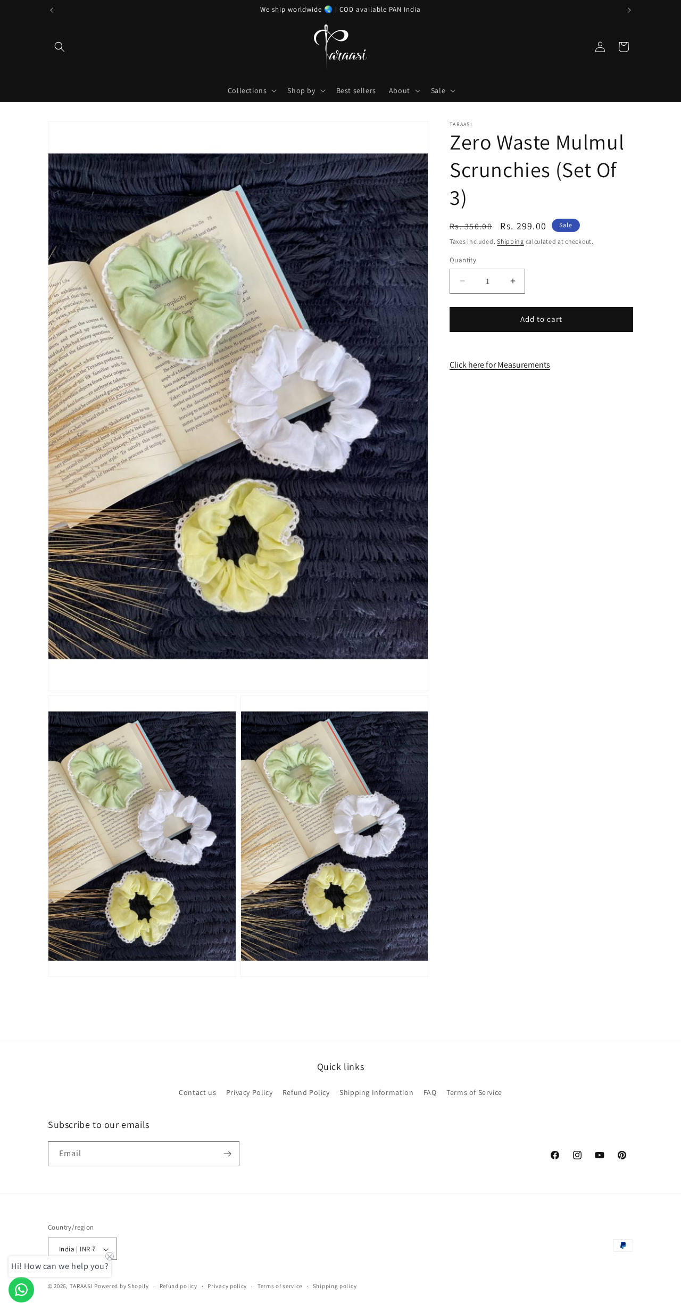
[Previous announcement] (51, 10)
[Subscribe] (227, 1153)
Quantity (463, 259)
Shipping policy (335, 1286)
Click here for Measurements (500, 364)
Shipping (510, 241)
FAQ (430, 1093)
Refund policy (178, 1286)
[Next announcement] (629, 10)
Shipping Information (376, 1093)
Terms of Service (474, 1093)
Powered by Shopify (121, 1286)
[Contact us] (21, 1289)
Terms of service (280, 1286)
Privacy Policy (249, 1093)
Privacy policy (227, 1286)
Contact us (197, 1093)
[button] (59, 47)
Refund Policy (306, 1093)
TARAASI (81, 1286)
